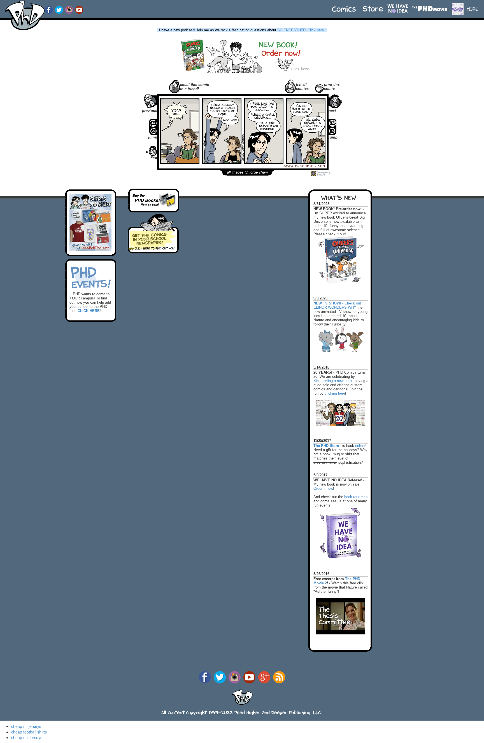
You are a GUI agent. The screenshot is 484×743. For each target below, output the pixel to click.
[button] (475, 6)
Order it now (323, 488)
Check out (337, 300)
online (360, 446)
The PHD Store (326, 446)
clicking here (335, 393)
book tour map (355, 497)
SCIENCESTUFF (291, 30)
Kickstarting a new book (332, 381)
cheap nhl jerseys (26, 737)
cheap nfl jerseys (26, 726)
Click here (316, 30)
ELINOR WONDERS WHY (334, 307)
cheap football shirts (29, 732)
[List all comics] (290, 86)
